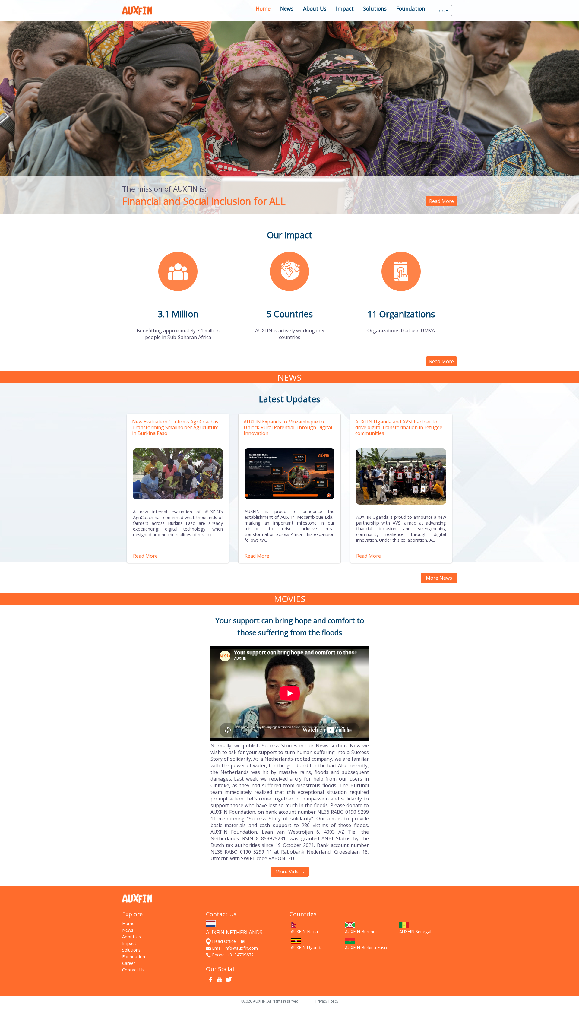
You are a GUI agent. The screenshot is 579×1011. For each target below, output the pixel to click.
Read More (441, 201)
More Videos (289, 871)
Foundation (410, 8)
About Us (314, 8)
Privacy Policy (326, 1001)
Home (263, 8)
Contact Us (133, 970)
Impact (345, 8)
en (442, 10)
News (286, 8)
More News (439, 578)
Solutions (375, 8)
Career (128, 963)
